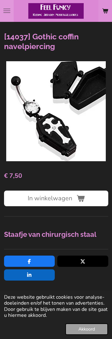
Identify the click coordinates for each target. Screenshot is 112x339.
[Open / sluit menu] (7, 11)
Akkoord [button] (86, 329)
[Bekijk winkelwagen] (105, 11)
